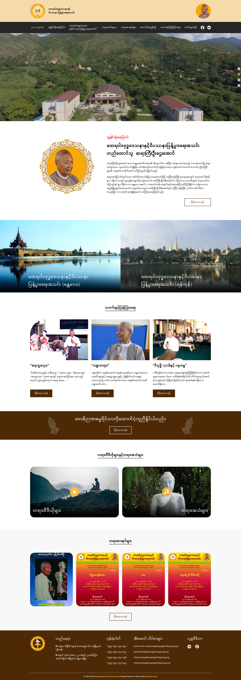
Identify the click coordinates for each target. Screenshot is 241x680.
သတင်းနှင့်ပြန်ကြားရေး (170, 27)
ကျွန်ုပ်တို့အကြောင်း (56, 27)
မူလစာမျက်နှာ (37, 27)
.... (67, 380)
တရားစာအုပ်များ (128, 27)
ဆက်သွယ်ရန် (191, 27)
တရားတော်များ (109, 27)
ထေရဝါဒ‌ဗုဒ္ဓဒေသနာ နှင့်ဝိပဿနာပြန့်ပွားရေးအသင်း (82, 27)
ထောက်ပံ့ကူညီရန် (148, 27)
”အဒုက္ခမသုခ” (39, 366)
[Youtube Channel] (189, 646)
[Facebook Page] (197, 646)
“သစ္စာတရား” (100, 366)
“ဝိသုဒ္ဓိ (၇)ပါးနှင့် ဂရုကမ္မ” (170, 366)
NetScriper (152, 676)
